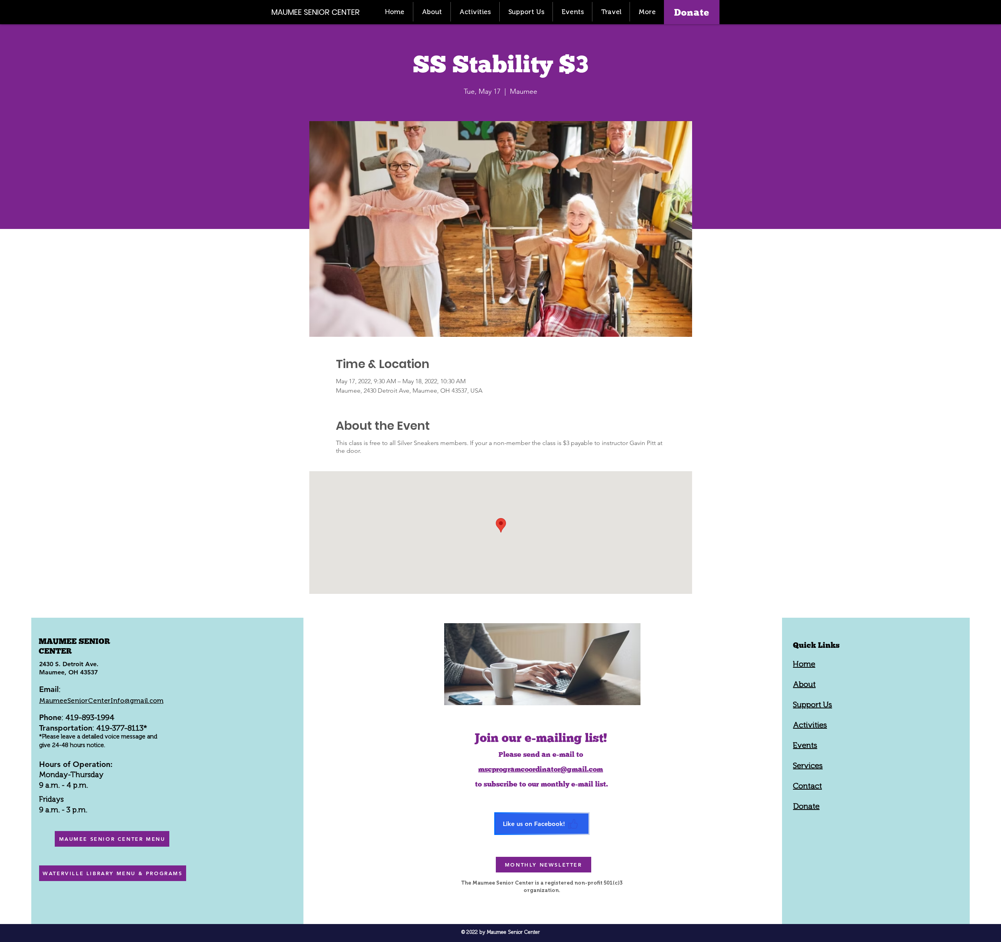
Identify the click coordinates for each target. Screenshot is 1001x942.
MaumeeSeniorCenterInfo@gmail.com (101, 700)
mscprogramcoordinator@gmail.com (540, 769)
